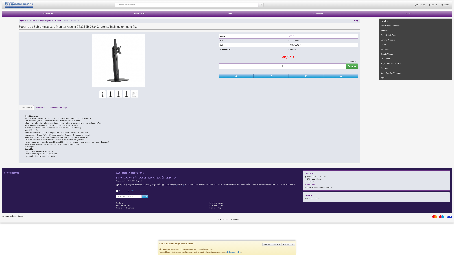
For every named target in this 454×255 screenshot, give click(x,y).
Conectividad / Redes (389, 35)
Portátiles (384, 21)
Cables (383, 45)
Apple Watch (318, 14)
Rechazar (276, 244)
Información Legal (216, 203)
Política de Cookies (234, 252)
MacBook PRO (140, 14)
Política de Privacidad (178, 186)
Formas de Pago (216, 208)
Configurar (267, 244)
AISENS (291, 36)
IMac (229, 14)
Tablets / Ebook (387, 54)
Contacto (434, 5)
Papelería (384, 68)
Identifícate (420, 5)
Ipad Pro (408, 14)
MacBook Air (47, 14)
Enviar (145, 196)
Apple (383, 78)
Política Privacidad (123, 205)
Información (40, 108)
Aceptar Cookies (288, 244)
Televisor (384, 30)
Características (26, 108)
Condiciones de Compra (125, 208)
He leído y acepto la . (133, 191)
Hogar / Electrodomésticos (391, 63)
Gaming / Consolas (388, 40)
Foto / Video (385, 59)
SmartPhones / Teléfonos (390, 26)
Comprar (352, 66)
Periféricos (385, 49)
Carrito (446, 5)
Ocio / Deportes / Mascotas (391, 73)
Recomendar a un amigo (58, 108)
